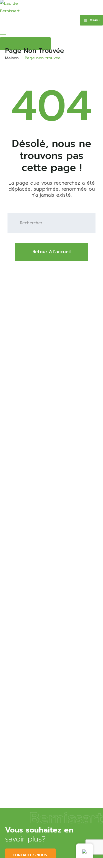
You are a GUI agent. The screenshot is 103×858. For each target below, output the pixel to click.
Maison (12, 58)
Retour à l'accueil (51, 251)
